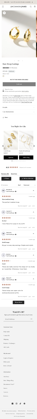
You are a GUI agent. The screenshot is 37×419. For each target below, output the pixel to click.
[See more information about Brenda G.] (33, 191)
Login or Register (8, 358)
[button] (31, 7)
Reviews (6, 396)
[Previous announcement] (2, 2)
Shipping (6, 339)
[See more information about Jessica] (33, 255)
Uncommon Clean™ (9, 384)
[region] (18, 2)
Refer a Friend (7, 365)
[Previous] (3, 146)
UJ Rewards (7, 362)
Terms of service (10, 413)
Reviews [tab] (5, 174)
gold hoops (17, 95)
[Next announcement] (35, 2)
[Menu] (2, 6)
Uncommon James (11, 411)
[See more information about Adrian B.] (33, 234)
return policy (25, 91)
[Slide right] (22, 61)
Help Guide (7, 331)
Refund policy (22, 410)
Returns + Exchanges (9, 343)
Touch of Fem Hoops (24, 151)
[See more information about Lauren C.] (33, 212)
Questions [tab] (14, 174)
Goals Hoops (7, 151)
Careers (6, 392)
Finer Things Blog (8, 380)
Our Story (6, 376)
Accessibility (30, 413)
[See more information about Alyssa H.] (33, 279)
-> (31, 319)
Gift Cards (6, 347)
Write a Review (29, 179)
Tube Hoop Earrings (26, 102)
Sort (19, 185)
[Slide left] (15, 61)
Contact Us (7, 335)
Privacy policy (31, 410)
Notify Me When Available (19, 79)
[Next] (34, 146)
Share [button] (6, 117)
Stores (5, 388)
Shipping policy (20, 413)
